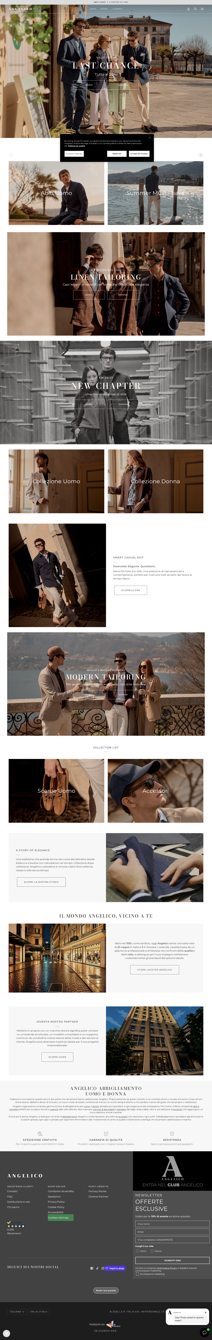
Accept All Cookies (139, 154)
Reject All (117, 154)
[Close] (150, 137)
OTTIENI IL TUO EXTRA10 (78, 699)
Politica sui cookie (76, 146)
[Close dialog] (160, 635)
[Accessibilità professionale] (6, 1333)
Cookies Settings (74, 154)
